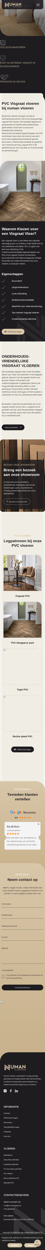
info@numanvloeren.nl (12, 1205)
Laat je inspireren (11, 427)
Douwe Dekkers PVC (11, 1178)
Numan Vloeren (24, 1232)
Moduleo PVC (9, 1183)
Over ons (7, 1136)
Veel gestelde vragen (11, 1127)
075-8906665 (9, 1209)
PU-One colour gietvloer (13, 1169)
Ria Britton (13, 826)
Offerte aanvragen (14, 332)
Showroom (8, 1122)
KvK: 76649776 (36, 1232)
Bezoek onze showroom (18, 502)
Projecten (7, 1132)
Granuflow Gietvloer (11, 1160)
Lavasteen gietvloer (11, 1164)
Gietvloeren (8, 1155)
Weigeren (31, 1245)
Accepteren (15, 1245)
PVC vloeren (8, 1173)
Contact (7, 1113)
